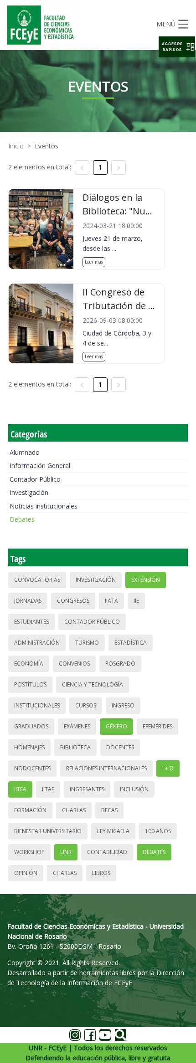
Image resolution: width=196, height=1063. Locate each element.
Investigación (29, 492)
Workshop (29, 852)
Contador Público (35, 479)
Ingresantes (87, 789)
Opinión (25, 873)
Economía (28, 663)
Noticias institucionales (43, 506)
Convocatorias (37, 580)
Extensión (145, 580)
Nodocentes (32, 768)
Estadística (130, 642)
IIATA (111, 601)
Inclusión (134, 789)
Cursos (85, 705)
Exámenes (77, 726)
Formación (30, 810)
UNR (66, 852)
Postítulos (30, 684)
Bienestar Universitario (48, 831)
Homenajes (29, 747)
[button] (177, 46)
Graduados (31, 726)
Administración (37, 642)
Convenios (74, 663)
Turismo (87, 642)
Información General (40, 465)
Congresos (73, 601)
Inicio (16, 146)
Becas (109, 810)
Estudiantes (31, 622)
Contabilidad (107, 852)
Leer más (94, 262)
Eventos (46, 146)
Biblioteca (75, 747)
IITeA (20, 789)
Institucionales (37, 705)
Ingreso (123, 705)
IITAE (48, 789)
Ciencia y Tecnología (92, 684)
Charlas (74, 810)
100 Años (158, 831)
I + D (168, 768)
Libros (101, 873)
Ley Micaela (113, 831)
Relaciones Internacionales (106, 768)
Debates (22, 519)
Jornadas (27, 601)
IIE (136, 601)
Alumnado (25, 452)
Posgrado (120, 663)
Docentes (120, 747)
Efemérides (157, 726)
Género (116, 726)
